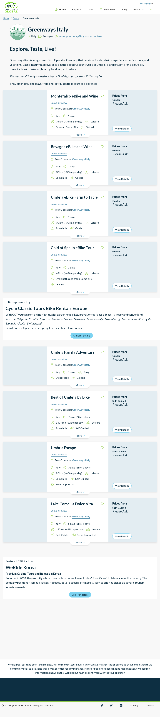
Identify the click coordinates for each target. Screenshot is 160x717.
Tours (76, 9)
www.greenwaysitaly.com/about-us (80, 36)
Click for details (81, 335)
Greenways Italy (81, 108)
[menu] (95, 9)
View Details (122, 128)
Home (47, 9)
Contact (150, 705)
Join (141, 9)
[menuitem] (45, 9)
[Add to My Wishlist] (102, 95)
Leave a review (59, 102)
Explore (62, 9)
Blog (109, 9)
